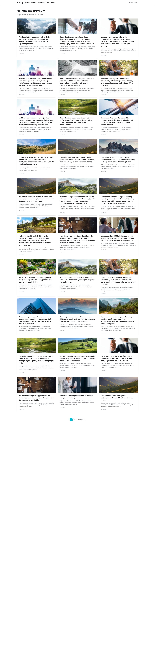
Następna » (81, 419)
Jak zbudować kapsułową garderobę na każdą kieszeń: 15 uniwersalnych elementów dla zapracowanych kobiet (36, 398)
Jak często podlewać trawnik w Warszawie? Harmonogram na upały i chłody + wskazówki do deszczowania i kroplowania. (36, 199)
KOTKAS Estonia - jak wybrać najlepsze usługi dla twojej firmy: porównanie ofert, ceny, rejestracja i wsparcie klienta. (117, 358)
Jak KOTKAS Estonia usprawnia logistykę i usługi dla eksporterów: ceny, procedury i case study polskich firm (35, 280)
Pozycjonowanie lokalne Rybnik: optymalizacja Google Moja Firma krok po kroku (117, 398)
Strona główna (133, 2)
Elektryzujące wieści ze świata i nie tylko (36, 2)
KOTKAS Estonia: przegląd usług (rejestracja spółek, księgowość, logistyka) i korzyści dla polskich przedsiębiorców (77, 358)
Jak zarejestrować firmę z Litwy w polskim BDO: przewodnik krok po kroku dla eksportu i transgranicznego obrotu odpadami (77, 319)
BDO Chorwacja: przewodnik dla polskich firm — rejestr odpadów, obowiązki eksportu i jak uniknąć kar (77, 280)
